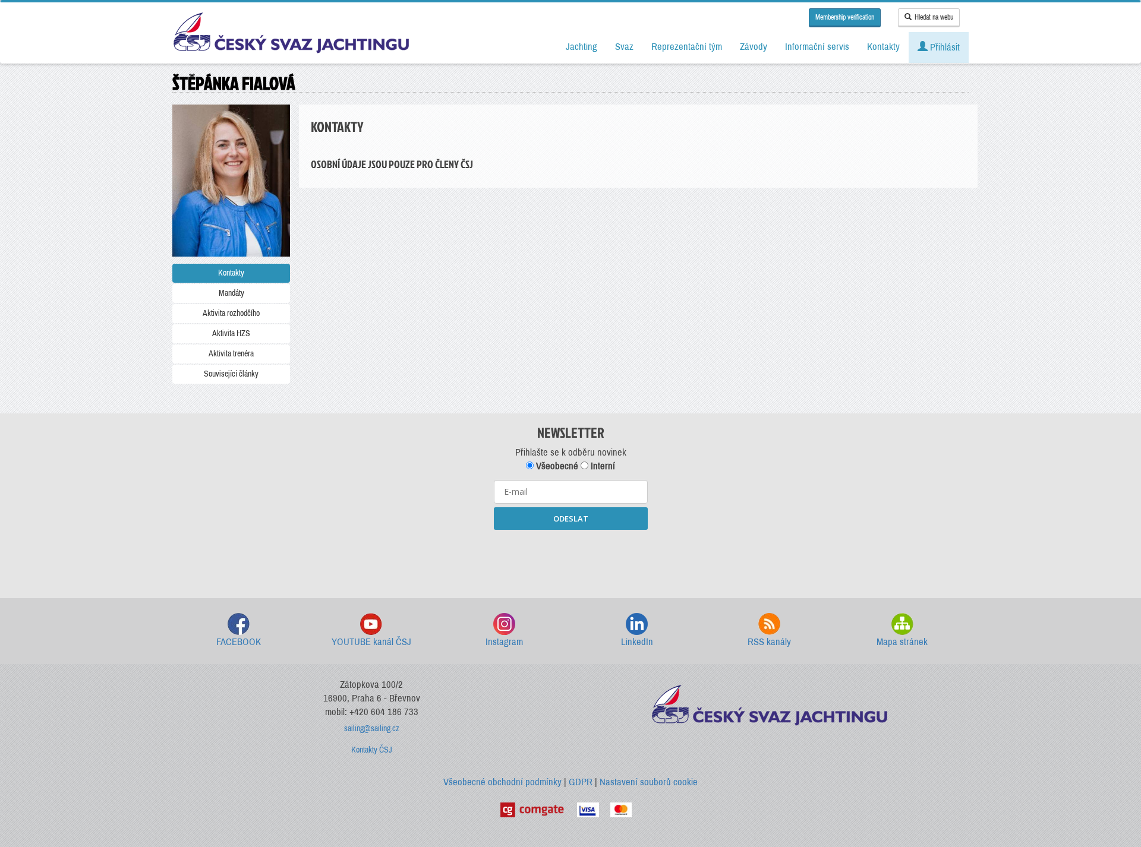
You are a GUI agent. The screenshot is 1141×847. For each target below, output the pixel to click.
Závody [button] (753, 47)
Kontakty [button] (883, 47)
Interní (601, 466)
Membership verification (844, 17)
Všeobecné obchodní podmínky (502, 782)
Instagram (504, 642)
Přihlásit (944, 47)
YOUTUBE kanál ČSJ (371, 642)
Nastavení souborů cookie (649, 782)
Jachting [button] (581, 47)
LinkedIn (637, 642)
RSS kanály (769, 642)
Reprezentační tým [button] (686, 47)
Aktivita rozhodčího (231, 313)
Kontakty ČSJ (371, 749)
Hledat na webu (934, 17)
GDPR (580, 782)
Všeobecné (556, 466)
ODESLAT (570, 518)
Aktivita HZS (231, 333)
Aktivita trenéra (231, 353)
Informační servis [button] (817, 47)
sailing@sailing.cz (371, 728)
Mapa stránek (902, 642)
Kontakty (231, 272)
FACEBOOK (238, 642)
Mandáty (231, 293)
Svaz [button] (624, 47)
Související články (231, 373)
